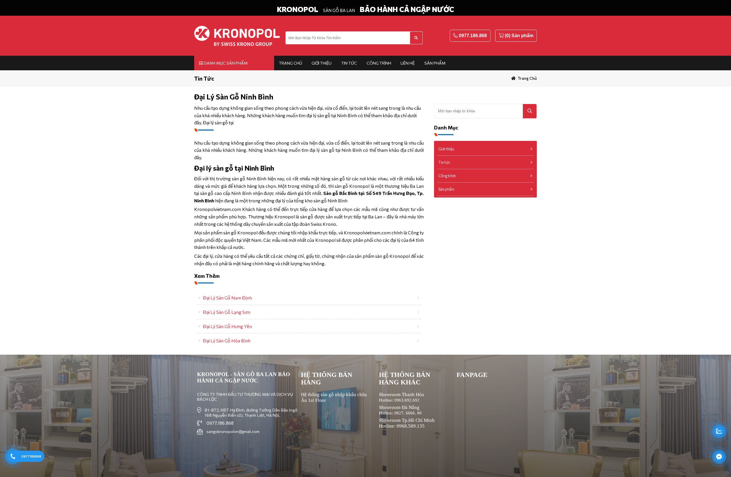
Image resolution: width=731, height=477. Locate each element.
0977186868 (31, 456)
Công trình (379, 63)
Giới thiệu (322, 63)
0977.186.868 (473, 35)
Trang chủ (290, 63)
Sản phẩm (434, 63)
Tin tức (349, 63)
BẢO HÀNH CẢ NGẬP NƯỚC (407, 9)
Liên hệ (408, 63)
